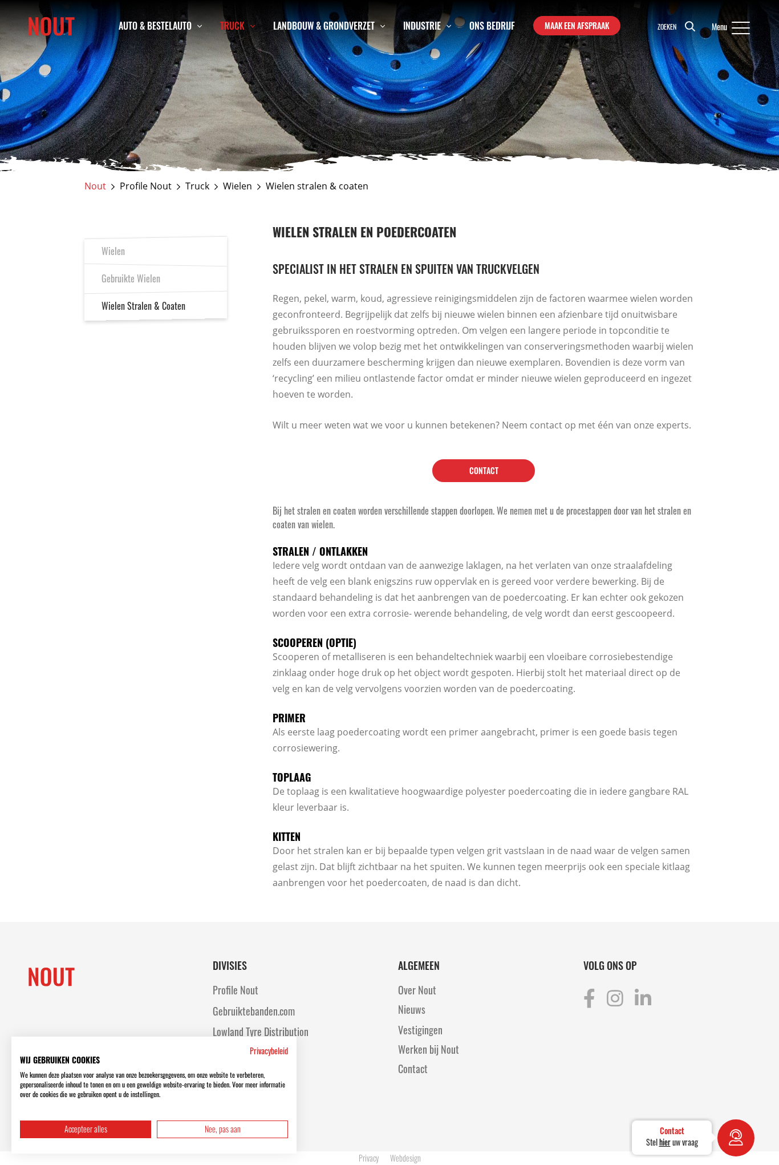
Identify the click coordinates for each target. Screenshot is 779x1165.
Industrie (422, 26)
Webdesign (405, 1158)
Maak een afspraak (577, 25)
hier (665, 1142)
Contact (483, 470)
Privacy (369, 1158)
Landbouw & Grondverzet (324, 26)
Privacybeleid (269, 1051)
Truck (232, 26)
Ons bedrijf (492, 26)
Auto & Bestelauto (155, 26)
